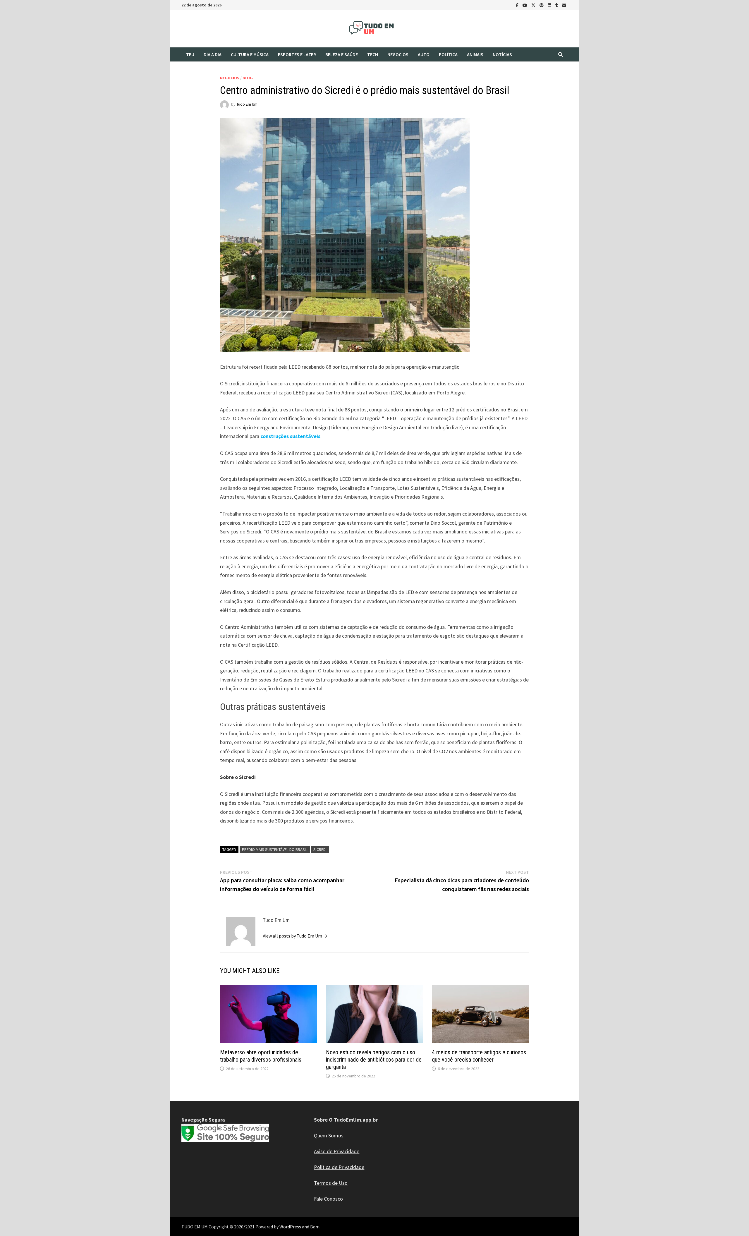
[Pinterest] (542, 4)
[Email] (564, 4)
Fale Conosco (328, 1198)
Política (448, 54)
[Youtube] (525, 4)
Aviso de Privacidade (336, 1151)
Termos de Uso (331, 1183)
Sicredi (320, 849)
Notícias (502, 54)
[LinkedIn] (550, 4)
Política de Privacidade (339, 1167)
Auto (424, 54)
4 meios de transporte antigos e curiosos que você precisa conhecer (479, 1056)
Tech (372, 54)
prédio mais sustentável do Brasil (274, 849)
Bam (314, 1227)
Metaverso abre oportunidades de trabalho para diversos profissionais (260, 1056)
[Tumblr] (557, 4)
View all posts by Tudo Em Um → (295, 936)
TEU (190, 54)
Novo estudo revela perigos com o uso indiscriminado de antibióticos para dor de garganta (374, 1059)
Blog (248, 77)
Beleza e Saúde (341, 54)
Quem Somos (328, 1135)
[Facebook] (517, 4)
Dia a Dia (212, 54)
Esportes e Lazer (297, 54)
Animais (475, 54)
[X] (534, 4)
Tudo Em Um (246, 104)
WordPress (290, 1227)
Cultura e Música (250, 54)
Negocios (397, 54)
